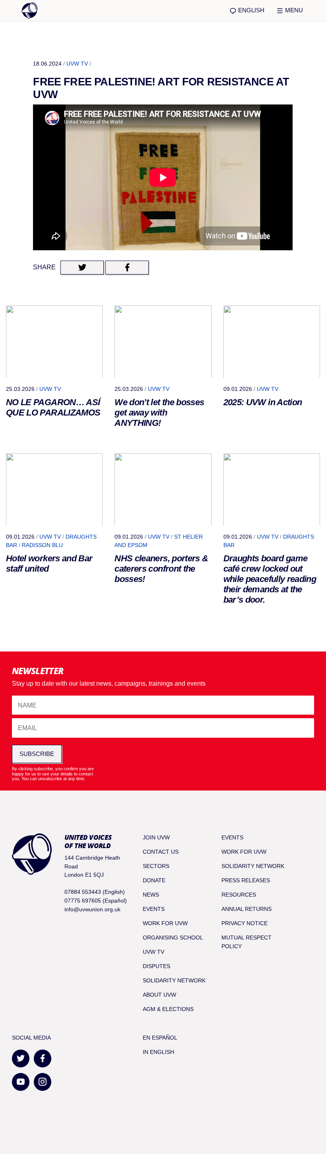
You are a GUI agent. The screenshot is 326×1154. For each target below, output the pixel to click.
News (151, 894)
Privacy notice (244, 923)
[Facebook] (42, 1058)
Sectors (156, 866)
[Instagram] (42, 1082)
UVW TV (77, 63)
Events (154, 909)
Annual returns (246, 909)
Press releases (245, 880)
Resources (238, 894)
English (250, 10)
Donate (154, 880)
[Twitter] (20, 1058)
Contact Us (161, 852)
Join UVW (156, 837)
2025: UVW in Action (262, 402)
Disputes (156, 966)
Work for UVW (165, 923)
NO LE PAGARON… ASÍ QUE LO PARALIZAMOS (53, 407)
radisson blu (42, 545)
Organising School (173, 937)
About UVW (159, 995)
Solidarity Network (174, 980)
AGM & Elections (168, 1009)
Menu (293, 10)
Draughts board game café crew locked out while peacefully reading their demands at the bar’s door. (269, 579)
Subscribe (36, 753)
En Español (160, 1037)
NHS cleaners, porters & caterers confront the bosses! (161, 568)
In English (158, 1052)
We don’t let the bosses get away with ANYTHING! (159, 412)
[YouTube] (20, 1082)
